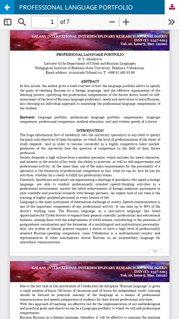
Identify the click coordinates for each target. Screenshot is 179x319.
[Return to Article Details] (7, 7)
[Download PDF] (172, 7)
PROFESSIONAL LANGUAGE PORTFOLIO (76, 7)
